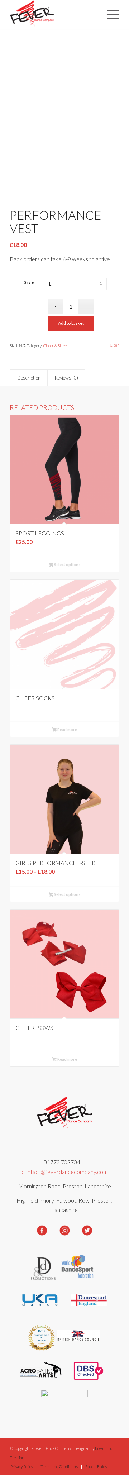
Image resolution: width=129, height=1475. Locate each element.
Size (29, 282)
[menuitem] (109, 14)
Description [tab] (28, 378)
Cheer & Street (55, 345)
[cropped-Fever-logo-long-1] (53, 14)
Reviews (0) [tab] (66, 378)
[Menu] (109, 14)
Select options (67, 564)
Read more (67, 729)
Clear (114, 345)
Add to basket (71, 323)
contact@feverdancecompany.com (65, 1171)
